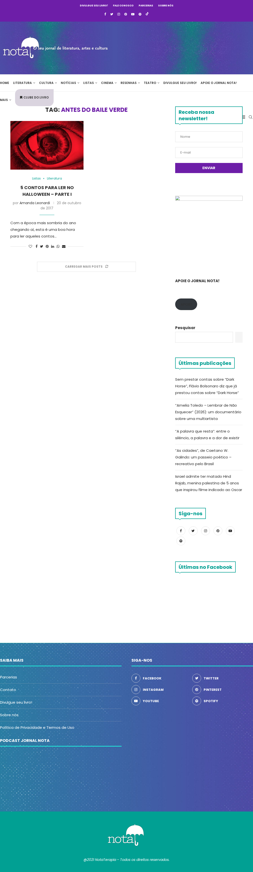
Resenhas (129, 83)
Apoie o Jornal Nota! (219, 83)
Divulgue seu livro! (94, 5)
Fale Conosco (123, 5)
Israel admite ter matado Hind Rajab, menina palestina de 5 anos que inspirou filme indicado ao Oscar (208, 483)
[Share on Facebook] (37, 246)
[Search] (250, 117)
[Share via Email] (63, 246)
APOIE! (186, 304)
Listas (88, 83)
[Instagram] (118, 14)
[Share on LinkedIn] (52, 246)
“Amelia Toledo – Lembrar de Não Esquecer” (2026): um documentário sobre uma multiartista (208, 412)
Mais (4, 100)
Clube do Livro (36, 97)
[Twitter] (111, 14)
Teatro (150, 83)
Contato (8, 689)
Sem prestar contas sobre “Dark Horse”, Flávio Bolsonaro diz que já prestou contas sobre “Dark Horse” (207, 386)
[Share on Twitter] (41, 246)
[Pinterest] (125, 14)
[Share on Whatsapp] (58, 246)
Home (4, 83)
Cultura (46, 83)
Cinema (107, 83)
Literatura (22, 83)
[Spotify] (140, 14)
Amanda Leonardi (35, 202)
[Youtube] (132, 14)
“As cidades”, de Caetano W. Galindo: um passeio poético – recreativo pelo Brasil (203, 457)
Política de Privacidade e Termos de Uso (37, 727)
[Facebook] (105, 14)
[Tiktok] (147, 14)
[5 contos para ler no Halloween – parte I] (47, 145)
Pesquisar (185, 327)
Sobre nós (165, 5)
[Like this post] (30, 246)
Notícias (68, 83)
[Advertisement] (179, 47)
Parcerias (146, 5)
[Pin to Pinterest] (47, 246)
